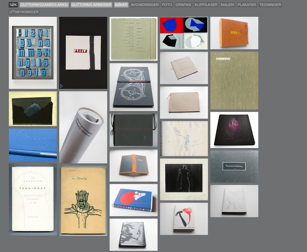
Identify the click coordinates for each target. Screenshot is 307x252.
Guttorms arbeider (91, 5)
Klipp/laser (206, 5)
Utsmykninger (24, 12)
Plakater (247, 5)
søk (13, 5)
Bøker (121, 5)
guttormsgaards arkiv (44, 5)
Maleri (227, 5)
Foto (167, 5)
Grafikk (183, 5)
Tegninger (270, 5)
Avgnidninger (145, 5)
